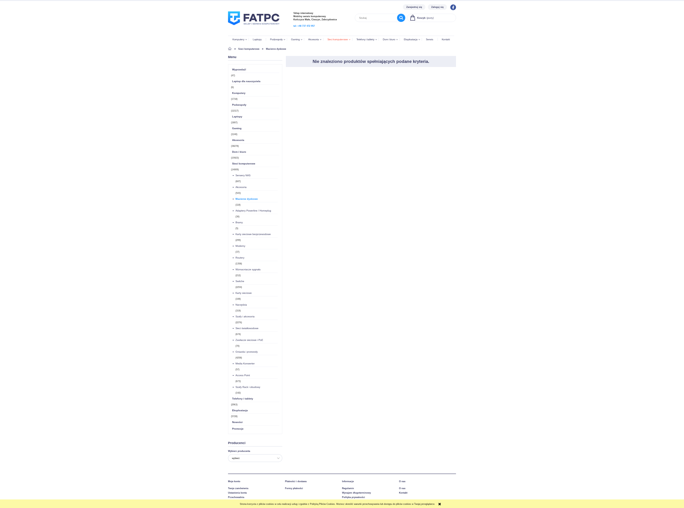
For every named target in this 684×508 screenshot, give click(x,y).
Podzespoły (239, 104)
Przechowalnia (236, 497)
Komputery (238, 93)
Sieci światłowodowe (246, 328)
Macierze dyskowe (246, 198)
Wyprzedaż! (239, 69)
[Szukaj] (401, 18)
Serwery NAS (242, 175)
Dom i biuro (239, 151)
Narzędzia (241, 304)
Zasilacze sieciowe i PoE (249, 340)
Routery (239, 257)
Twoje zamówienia (238, 488)
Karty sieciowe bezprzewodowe (253, 234)
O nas (402, 488)
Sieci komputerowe (243, 163)
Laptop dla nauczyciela (246, 81)
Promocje (237, 428)
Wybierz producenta (239, 451)
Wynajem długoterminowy (356, 492)
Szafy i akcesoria (245, 316)
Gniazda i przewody (246, 351)
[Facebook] (452, 7)
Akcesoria (238, 140)
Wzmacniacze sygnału (248, 269)
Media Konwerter (245, 363)
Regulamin (348, 488)
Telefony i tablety (242, 398)
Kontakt (403, 492)
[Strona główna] (255, 27)
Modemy (240, 245)
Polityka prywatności (353, 497)
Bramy (239, 222)
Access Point (242, 375)
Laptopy (237, 116)
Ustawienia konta (237, 492)
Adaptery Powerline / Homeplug (253, 210)
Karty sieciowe (243, 293)
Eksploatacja (240, 410)
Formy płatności (294, 488)
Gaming (237, 128)
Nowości (237, 422)
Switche (239, 281)
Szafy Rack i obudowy (247, 387)
